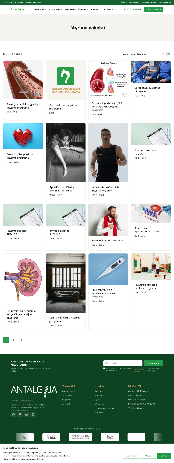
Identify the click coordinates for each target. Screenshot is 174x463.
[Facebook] (13, 414)
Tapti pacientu (153, 9)
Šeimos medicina (69, 391)
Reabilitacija (67, 395)
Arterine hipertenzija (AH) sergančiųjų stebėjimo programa (107, 107)
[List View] (168, 54)
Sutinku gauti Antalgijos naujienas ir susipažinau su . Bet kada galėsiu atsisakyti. (133, 370)
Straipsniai (99, 404)
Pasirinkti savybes (145, 104)
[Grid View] (163, 54)
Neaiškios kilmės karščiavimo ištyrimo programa (104, 293)
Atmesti (148, 456)
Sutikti (164, 456)
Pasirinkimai (130, 456)
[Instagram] (20, 414)
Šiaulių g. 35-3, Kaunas (130, 2)
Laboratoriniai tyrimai (104, 408)
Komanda (99, 395)
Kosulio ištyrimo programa (107, 240)
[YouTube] (26, 414)
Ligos (97, 399)
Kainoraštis (70, 9)
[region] (87, 453)
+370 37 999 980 (165, 2)
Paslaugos (38, 9)
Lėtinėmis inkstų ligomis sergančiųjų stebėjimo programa (21, 314)
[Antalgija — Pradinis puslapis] (17, 9)
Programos (54, 9)
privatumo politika (139, 370)
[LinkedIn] (33, 414)
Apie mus (95, 9)
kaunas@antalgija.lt (149, 2)
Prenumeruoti (153, 363)
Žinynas (82, 9)
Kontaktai (109, 9)
